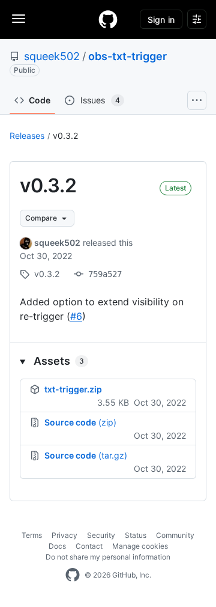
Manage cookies (140, 546)
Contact (89, 546)
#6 (76, 316)
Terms (32, 535)
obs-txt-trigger (127, 56)
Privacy (64, 535)
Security (101, 535)
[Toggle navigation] (19, 19)
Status (135, 535)
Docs (57, 546)
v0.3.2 (65, 135)
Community (175, 535)
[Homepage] (108, 19)
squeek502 (52, 56)
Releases (27, 135)
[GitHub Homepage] (72, 575)
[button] (108, 361)
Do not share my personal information (108, 556)
